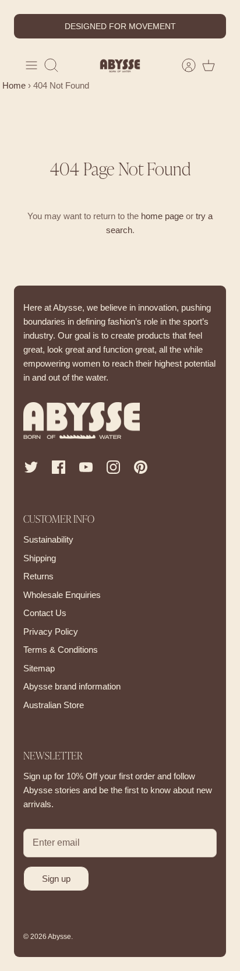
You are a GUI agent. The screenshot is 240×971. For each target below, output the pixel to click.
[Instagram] (113, 467)
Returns (38, 576)
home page (162, 216)
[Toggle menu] (31, 65)
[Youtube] (86, 467)
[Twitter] (31, 467)
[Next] (210, 26)
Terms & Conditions (60, 650)
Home (13, 85)
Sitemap (39, 668)
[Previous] (29, 26)
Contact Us (44, 613)
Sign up (56, 879)
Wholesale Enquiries (62, 595)
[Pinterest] (140, 467)
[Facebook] (58, 467)
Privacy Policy (50, 631)
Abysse (59, 937)
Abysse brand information (72, 686)
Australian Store (53, 705)
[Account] (183, 65)
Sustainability (48, 539)
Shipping (39, 558)
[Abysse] (120, 65)
